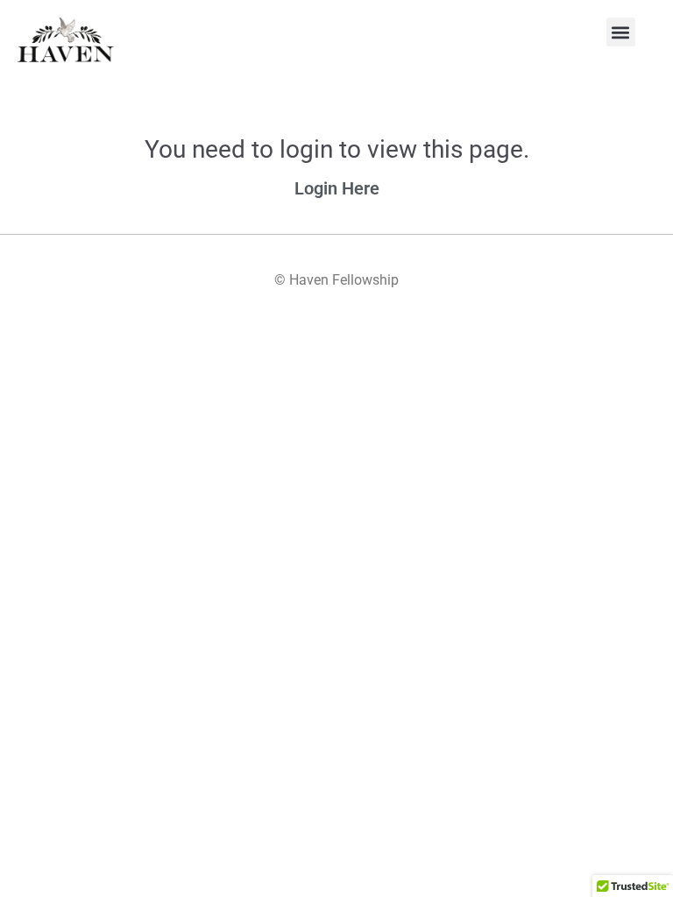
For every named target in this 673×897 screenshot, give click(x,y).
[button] (620, 32)
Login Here (336, 188)
